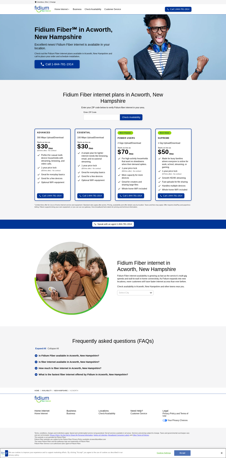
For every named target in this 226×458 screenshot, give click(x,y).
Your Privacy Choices (178, 420)
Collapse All (53, 348)
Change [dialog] (53, 2)
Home (37, 391)
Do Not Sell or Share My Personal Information (77, 435)
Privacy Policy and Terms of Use (175, 414)
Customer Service (139, 413)
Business (71, 413)
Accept (182, 453)
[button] (151, 293)
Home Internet (41, 413)
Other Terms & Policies (141, 435)
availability (47, 391)
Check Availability (107, 413)
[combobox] (132, 292)
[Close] (222, 453)
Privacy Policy (55, 435)
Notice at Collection (101, 435)
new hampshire (61, 391)
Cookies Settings (164, 453)
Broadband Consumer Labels (118, 435)
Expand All (40, 348)
